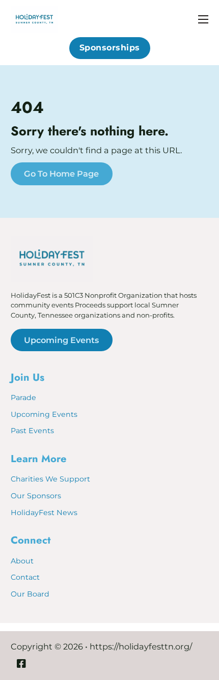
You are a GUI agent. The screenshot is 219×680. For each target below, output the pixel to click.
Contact (25, 577)
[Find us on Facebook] (21, 664)
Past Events (32, 430)
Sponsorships (109, 47)
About (22, 560)
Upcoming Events (61, 340)
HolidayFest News (44, 512)
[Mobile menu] (203, 19)
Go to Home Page (61, 173)
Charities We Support (50, 479)
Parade (23, 397)
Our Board (30, 594)
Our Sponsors (36, 495)
